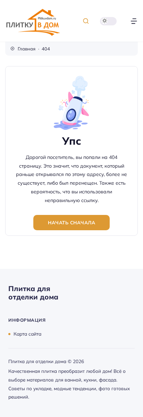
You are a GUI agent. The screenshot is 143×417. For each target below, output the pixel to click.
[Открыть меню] (134, 21)
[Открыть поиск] (86, 21)
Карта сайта (27, 334)
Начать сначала (71, 222)
